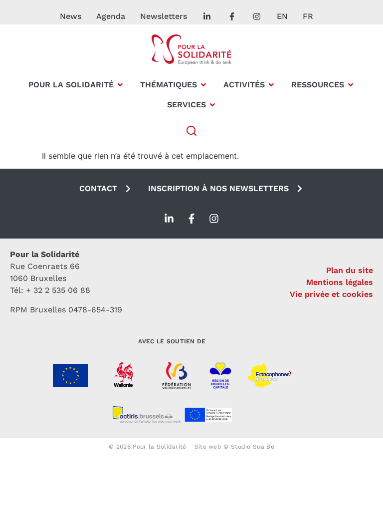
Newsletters (163, 16)
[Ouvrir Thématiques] (203, 85)
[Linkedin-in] (169, 219)
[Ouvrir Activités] (271, 85)
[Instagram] (214, 219)
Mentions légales (339, 282)
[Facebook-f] (191, 219)
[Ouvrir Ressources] (351, 85)
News (70, 16)
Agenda (110, 16)
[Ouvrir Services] (212, 105)
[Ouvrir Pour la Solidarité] (120, 85)
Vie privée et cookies (331, 294)
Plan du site (349, 270)
